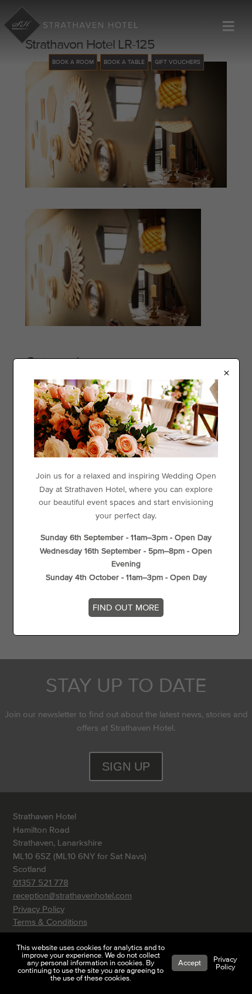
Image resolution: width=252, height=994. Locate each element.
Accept (189, 963)
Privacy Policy (225, 963)
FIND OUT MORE (126, 607)
